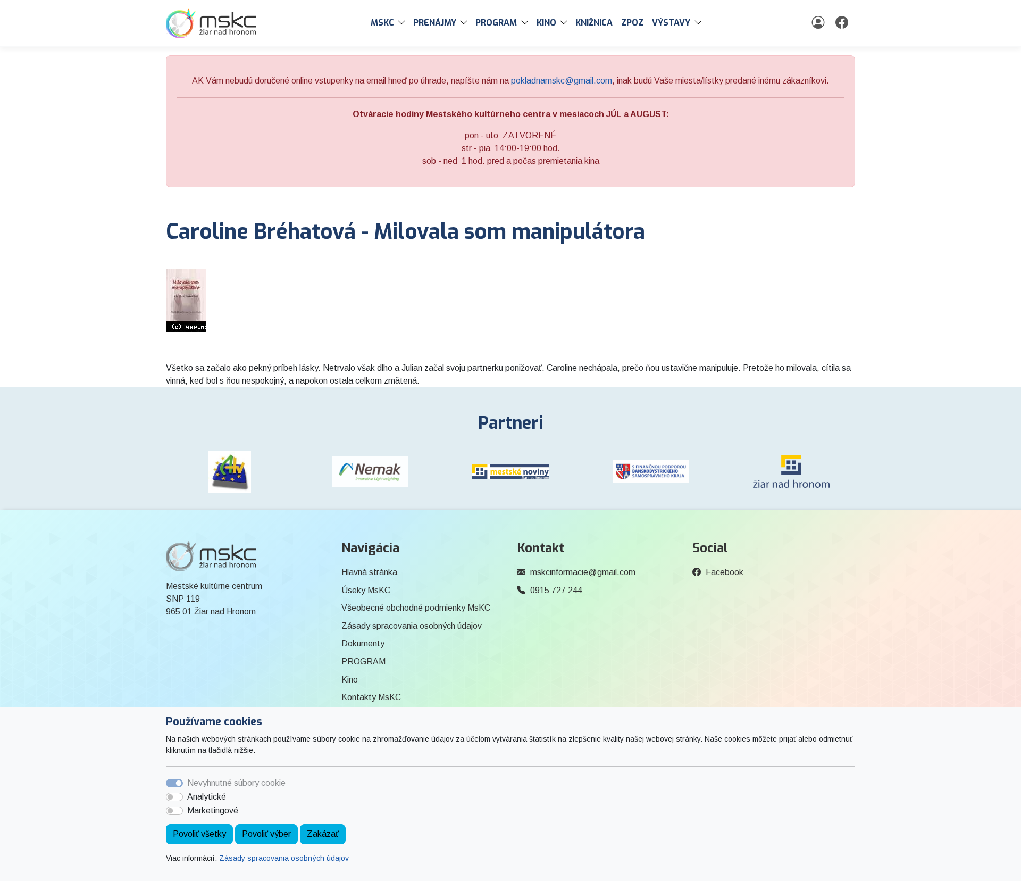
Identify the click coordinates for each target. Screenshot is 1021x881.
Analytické (206, 796)
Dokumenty (362, 643)
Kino (349, 679)
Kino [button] (546, 22)
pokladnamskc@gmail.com (561, 80)
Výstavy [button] (671, 22)
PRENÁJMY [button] (434, 22)
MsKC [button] (382, 22)
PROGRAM (363, 661)
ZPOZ (632, 22)
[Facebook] (843, 23)
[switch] (174, 797)
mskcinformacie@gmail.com (582, 572)
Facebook (724, 572)
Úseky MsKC (365, 590)
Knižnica (594, 22)
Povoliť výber (266, 833)
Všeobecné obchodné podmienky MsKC (415, 607)
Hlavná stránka (369, 572)
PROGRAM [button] (496, 22)
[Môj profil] (819, 23)
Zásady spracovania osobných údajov (284, 858)
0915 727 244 (556, 590)
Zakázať (323, 833)
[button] (403, 23)
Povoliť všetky (199, 833)
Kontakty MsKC (371, 697)
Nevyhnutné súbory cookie (236, 782)
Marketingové (212, 810)
